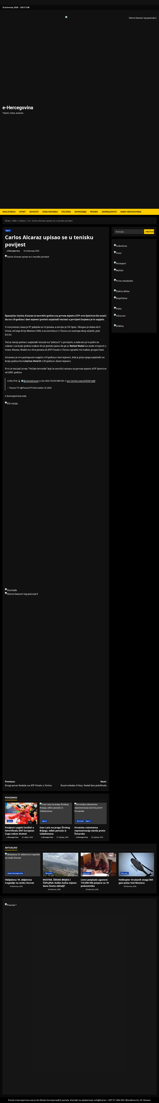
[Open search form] (156, 211)
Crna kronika (50, 211)
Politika (66, 211)
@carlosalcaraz (31, 381)
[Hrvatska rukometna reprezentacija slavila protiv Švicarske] (90, 813)
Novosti (34, 211)
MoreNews (130, 1100)
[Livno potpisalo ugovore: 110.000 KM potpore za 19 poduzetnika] (98, 864)
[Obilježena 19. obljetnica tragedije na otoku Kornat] (22, 864)
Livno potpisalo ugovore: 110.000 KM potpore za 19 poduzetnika (95, 882)
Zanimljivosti (109, 211)
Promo (94, 211)
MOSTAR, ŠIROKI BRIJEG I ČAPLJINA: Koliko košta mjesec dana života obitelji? (60, 882)
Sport (22, 211)
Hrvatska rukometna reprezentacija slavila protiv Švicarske (89, 830)
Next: (84, 783)
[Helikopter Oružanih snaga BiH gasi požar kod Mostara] (136, 864)
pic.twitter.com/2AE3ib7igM (81, 381)
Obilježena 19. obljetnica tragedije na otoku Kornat (19, 881)
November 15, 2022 (42, 387)
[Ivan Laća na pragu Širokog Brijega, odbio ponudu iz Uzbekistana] (56, 813)
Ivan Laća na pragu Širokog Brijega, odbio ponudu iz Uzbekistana (55, 830)
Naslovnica (9, 211)
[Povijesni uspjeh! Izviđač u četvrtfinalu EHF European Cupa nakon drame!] (21, 813)
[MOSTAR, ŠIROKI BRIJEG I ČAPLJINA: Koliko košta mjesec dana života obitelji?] (60, 864)
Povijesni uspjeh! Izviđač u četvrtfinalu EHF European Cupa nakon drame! (19, 830)
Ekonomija (80, 211)
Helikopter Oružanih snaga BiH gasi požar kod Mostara (136, 881)
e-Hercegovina (17, 107)
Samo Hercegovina (130, 211)
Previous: (28, 783)
